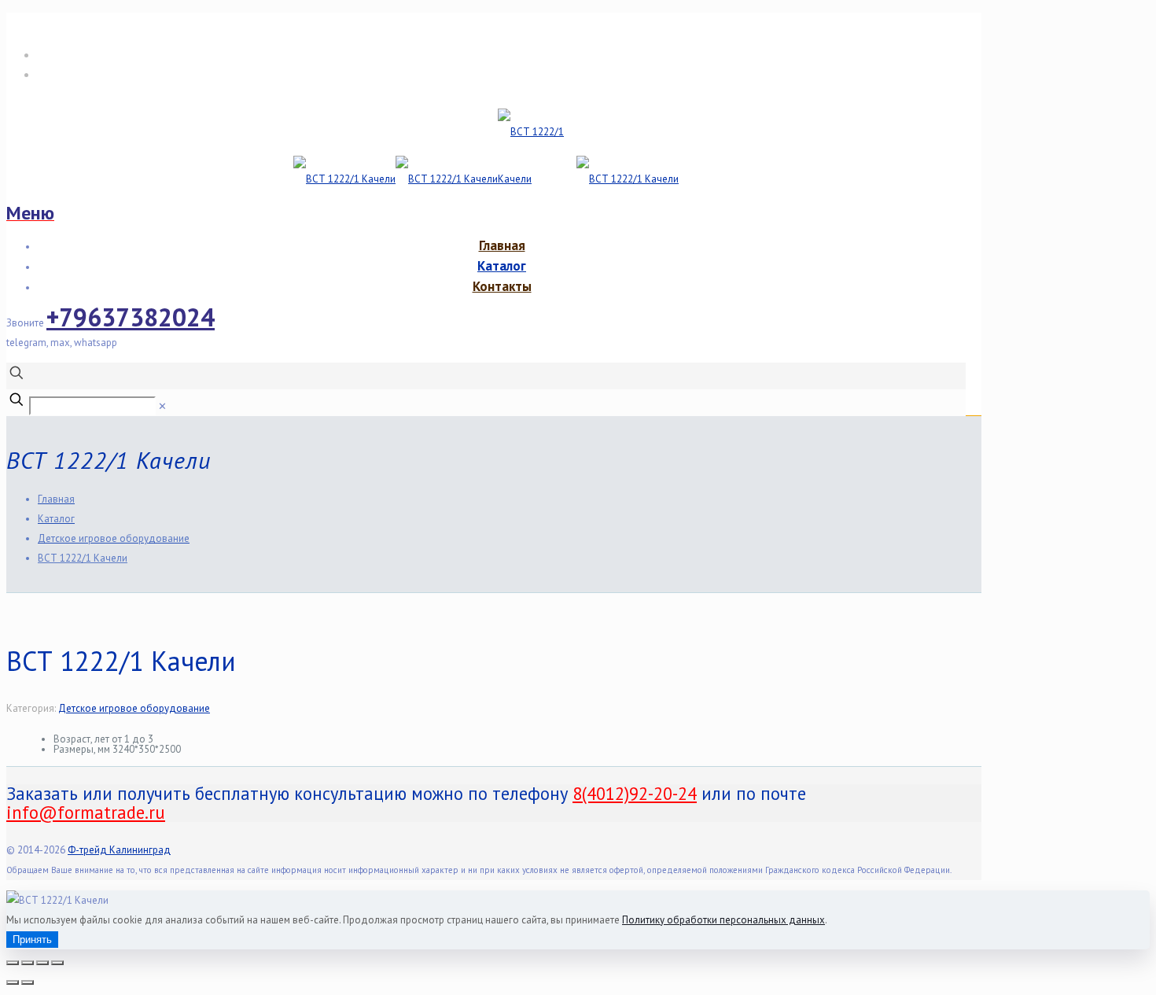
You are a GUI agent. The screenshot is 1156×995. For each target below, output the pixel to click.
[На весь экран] (27, 962)
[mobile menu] (30, 213)
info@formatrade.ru (92, 74)
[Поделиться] (42, 962)
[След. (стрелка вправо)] (27, 982)
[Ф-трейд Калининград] (486, 179)
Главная (56, 499)
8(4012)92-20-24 (84, 54)
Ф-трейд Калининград (119, 850)
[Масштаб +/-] (12, 962)
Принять (32, 939)
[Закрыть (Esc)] (57, 962)
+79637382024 (130, 317)
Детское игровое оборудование (114, 538)
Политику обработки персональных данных (723, 920)
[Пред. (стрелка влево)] (12, 982)
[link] (162, 406)
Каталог (56, 518)
